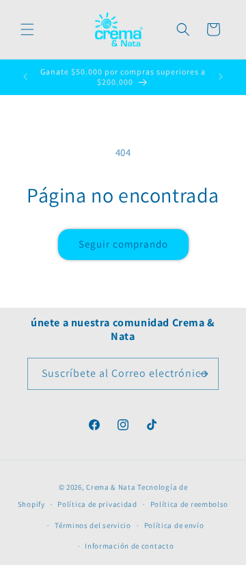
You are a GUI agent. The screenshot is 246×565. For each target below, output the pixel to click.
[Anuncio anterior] (25, 77)
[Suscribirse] (203, 374)
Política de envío (174, 525)
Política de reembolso (189, 504)
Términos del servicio (93, 525)
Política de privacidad (97, 504)
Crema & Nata (110, 487)
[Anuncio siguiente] (221, 77)
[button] (27, 29)
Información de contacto (129, 546)
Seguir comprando (123, 243)
